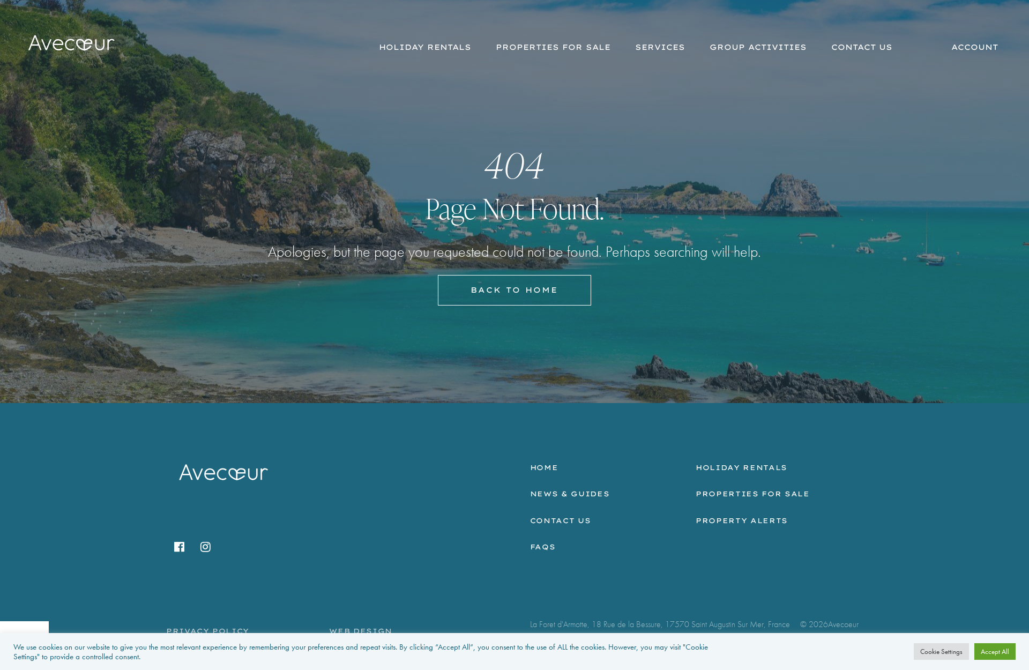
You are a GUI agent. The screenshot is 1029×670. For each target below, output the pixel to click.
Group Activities (758, 47)
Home (544, 467)
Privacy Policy (207, 631)
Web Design (360, 631)
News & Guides (569, 493)
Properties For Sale (553, 47)
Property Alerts (742, 520)
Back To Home (514, 290)
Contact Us (861, 47)
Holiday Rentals (425, 47)
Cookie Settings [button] (941, 651)
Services (660, 47)
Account (974, 47)
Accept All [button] (995, 651)
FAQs (543, 546)
